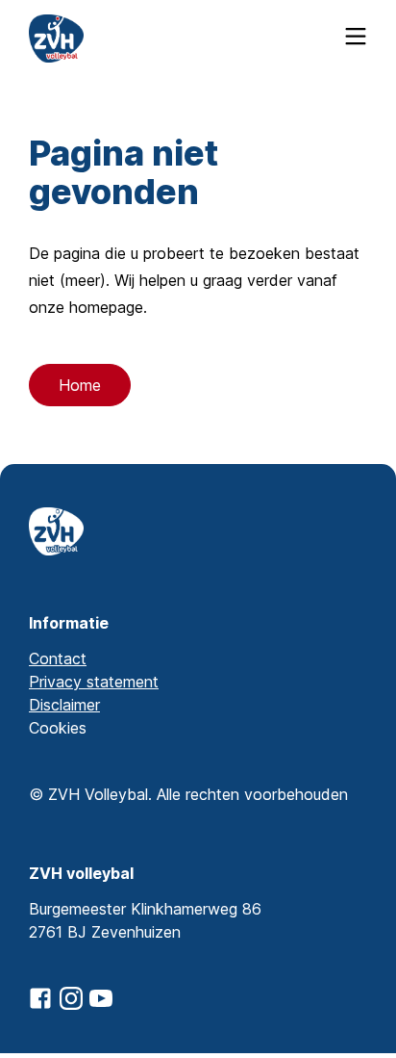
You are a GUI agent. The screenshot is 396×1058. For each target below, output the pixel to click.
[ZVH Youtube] (100, 998)
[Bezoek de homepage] (56, 38)
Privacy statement (94, 681)
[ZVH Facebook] (40, 998)
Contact (58, 658)
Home (80, 385)
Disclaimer (64, 704)
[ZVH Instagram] (71, 998)
